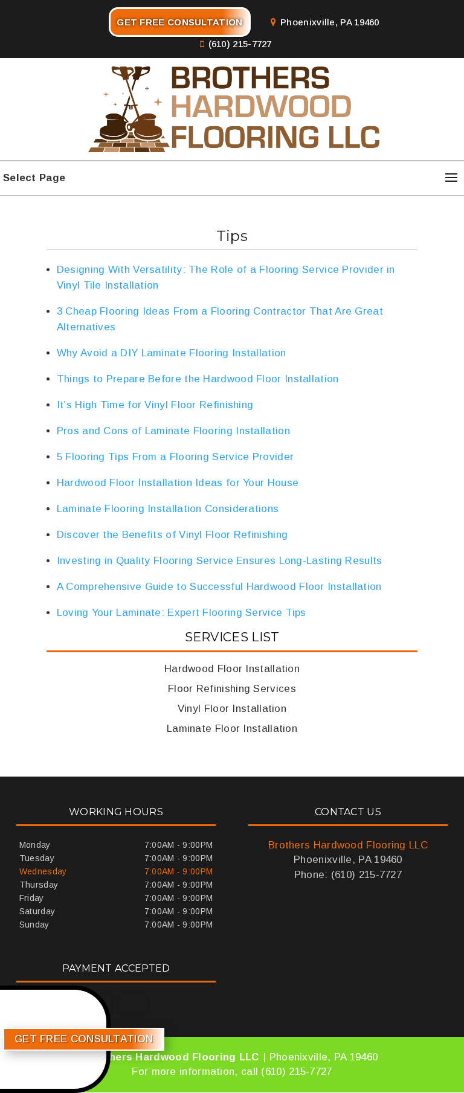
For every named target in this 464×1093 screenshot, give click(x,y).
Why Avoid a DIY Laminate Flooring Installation (171, 353)
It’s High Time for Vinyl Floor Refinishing (155, 405)
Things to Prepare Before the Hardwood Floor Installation (198, 379)
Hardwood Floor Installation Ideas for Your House (177, 483)
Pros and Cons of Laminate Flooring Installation (173, 431)
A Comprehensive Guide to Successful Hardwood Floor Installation (219, 586)
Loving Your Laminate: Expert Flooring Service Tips (181, 612)
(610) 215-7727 (240, 44)
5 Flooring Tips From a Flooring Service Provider (175, 457)
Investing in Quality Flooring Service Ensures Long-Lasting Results (219, 560)
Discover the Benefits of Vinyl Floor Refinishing (172, 534)
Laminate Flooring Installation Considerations (168, 508)
